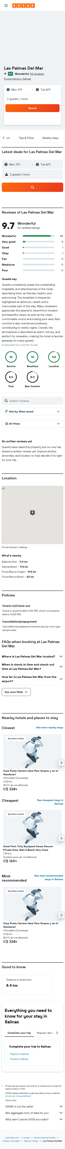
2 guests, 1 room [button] (17, 99)
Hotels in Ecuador (11, 1141)
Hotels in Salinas (19, 1059)
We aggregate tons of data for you (27, 1113)
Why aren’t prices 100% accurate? (26, 1119)
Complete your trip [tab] (19, 1032)
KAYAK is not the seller (19, 1106)
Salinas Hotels (31, 1141)
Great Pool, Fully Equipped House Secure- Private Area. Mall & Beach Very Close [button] (28, 848)
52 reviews (37, 74)
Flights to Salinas (19, 1054)
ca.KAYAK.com (12, 1137)
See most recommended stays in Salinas (48, 877)
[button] (6, 5)
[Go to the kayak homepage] (23, 5)
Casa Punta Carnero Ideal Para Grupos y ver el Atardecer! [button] (30, 772)
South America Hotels (44, 1137)
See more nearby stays (49, 727)
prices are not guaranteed (18, 1096)
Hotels (26, 1137)
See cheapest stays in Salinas (50, 802)
